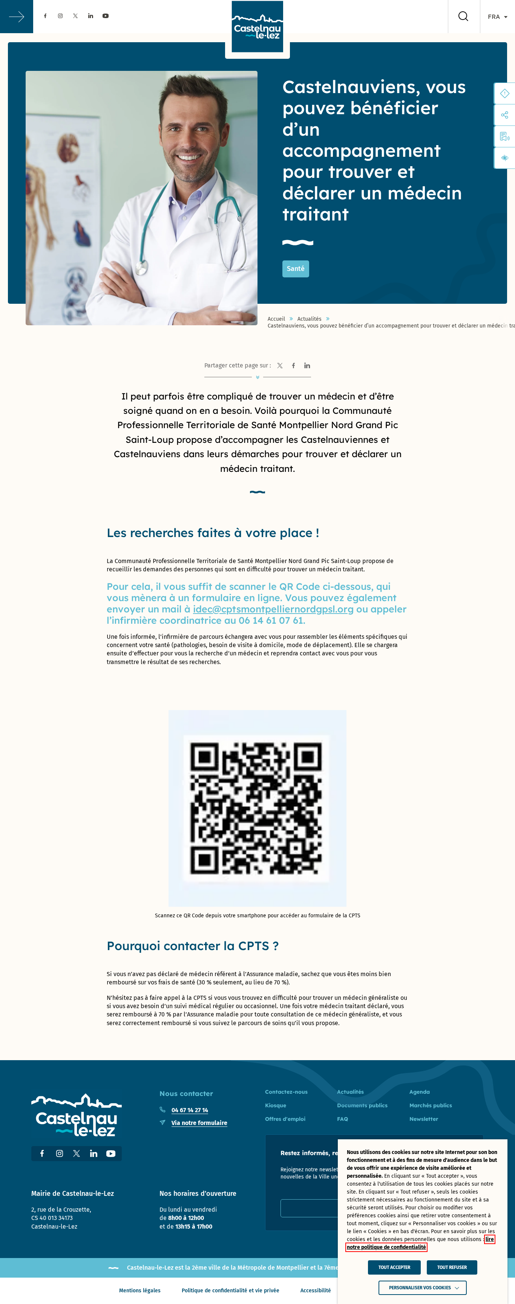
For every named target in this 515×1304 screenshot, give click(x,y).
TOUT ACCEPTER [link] (394, 1267)
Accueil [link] (276, 319)
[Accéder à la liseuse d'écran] (505, 136)
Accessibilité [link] (315, 1290)
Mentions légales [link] (140, 1290)
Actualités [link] (309, 319)
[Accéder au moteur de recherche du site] (463, 16)
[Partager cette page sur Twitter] (280, 365)
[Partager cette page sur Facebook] (293, 365)
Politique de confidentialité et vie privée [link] (230, 1290)
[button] (16, 16)
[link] (45, 16)
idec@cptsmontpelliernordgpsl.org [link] (273, 609)
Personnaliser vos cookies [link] (420, 1287)
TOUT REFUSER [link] (452, 1267)
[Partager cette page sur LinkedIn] (307, 365)
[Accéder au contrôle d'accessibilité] (505, 157)
